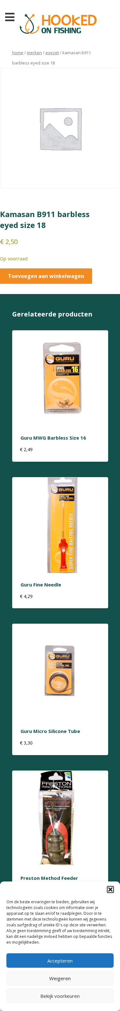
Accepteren (60, 960)
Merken (34, 52)
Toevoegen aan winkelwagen (46, 276)
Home (17, 52)
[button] (110, 889)
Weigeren (60, 978)
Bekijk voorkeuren (60, 996)
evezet (52, 52)
